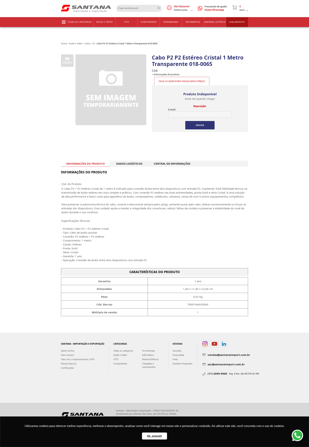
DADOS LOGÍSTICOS (129, 163)
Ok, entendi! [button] (154, 435)
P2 (93, 43)
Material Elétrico (215, 22)
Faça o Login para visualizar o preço (182, 81)
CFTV (126, 22)
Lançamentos (237, 22)
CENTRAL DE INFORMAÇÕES (172, 163)
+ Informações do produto (165, 74)
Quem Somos (67, 350)
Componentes (149, 22)
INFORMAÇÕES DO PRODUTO (85, 163)
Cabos (87, 43)
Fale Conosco (67, 355)
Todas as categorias (79, 22)
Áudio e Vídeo (104, 22)
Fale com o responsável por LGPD (77, 359)
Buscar (160, 7)
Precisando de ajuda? (216, 8)
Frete (175, 359)
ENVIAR (200, 125)
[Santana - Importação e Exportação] (86, 8)
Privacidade (178, 355)
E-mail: (172, 109)
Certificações (67, 367)
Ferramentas (170, 22)
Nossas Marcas (68, 363)
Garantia (177, 350)
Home (64, 43)
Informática (193, 22)
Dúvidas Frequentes (182, 363)
